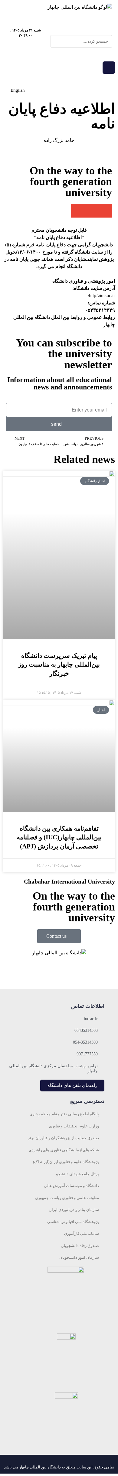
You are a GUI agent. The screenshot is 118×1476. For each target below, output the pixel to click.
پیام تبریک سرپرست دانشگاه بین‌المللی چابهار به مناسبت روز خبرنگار (59, 664)
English (18, 90)
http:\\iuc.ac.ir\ (101, 295)
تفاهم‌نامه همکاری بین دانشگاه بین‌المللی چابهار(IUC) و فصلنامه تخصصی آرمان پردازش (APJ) (59, 837)
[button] (81, 31)
